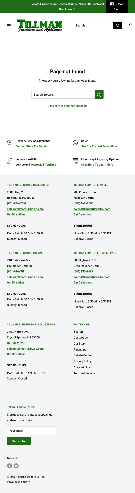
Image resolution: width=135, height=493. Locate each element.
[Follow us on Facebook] (9, 465)
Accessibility (82, 367)
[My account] (130, 25)
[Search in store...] (99, 94)
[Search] (117, 25)
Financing (80, 349)
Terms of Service (84, 373)
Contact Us (81, 337)
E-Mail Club (118, 6)
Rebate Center (83, 355)
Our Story (80, 343)
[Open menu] (9, 25)
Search (78, 331)
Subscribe (18, 441)
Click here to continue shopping (67, 105)
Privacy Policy (82, 361)
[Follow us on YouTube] (16, 465)
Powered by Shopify (18, 481)
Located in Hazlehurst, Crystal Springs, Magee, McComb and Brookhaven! (67, 6)
